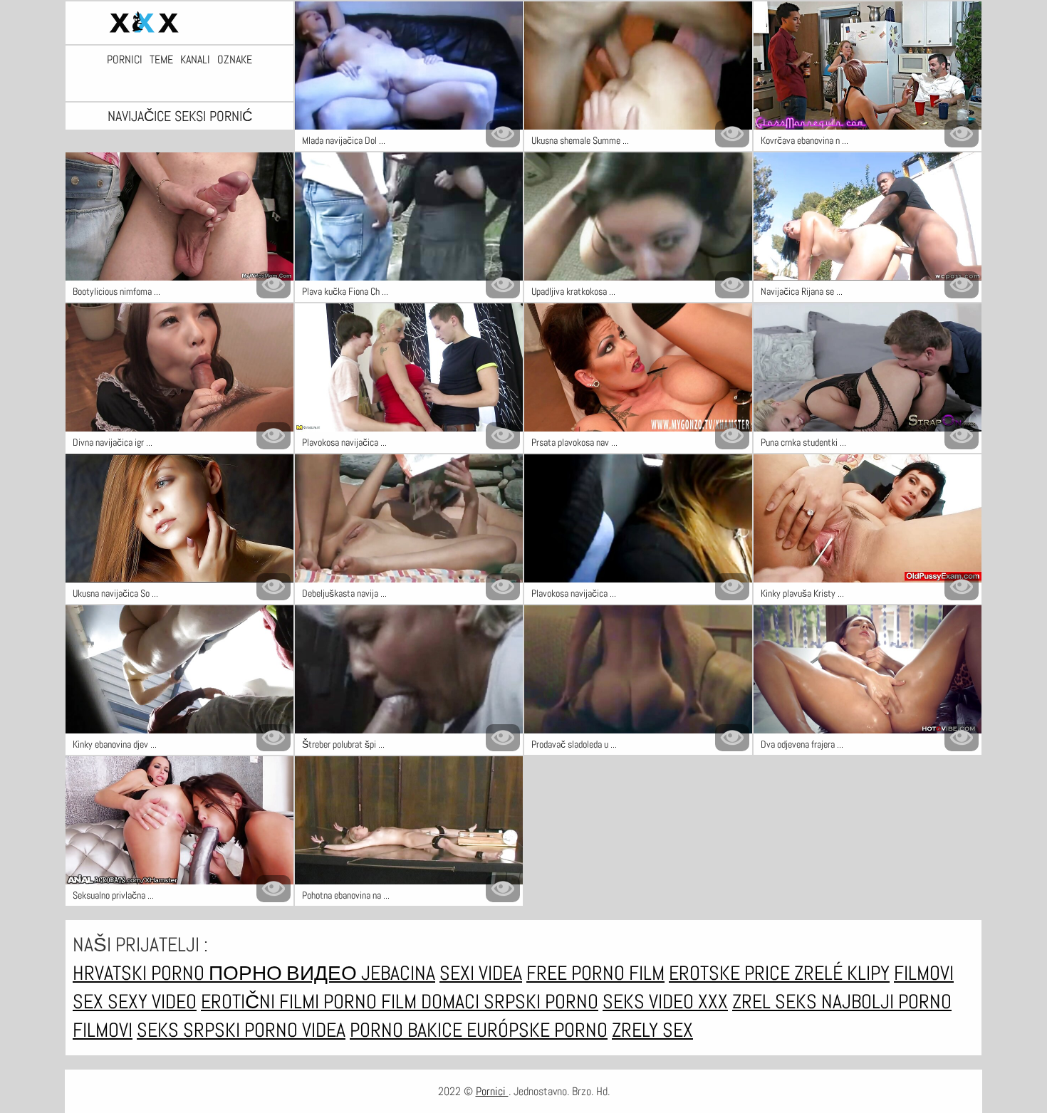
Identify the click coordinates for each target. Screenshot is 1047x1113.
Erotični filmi (262, 1001)
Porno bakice (408, 1030)
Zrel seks (776, 1001)
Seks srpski (190, 1030)
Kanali (195, 60)
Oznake (234, 60)
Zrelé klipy (842, 973)
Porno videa (294, 1030)
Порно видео (285, 973)
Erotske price (731, 973)
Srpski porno (541, 1001)
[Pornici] (179, 23)
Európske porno (537, 1030)
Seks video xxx (665, 1001)
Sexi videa (480, 973)
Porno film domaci (403, 1001)
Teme (161, 60)
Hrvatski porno (141, 973)
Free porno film (595, 973)
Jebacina (398, 973)
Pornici (124, 60)
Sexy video (152, 1001)
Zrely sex (652, 1030)
